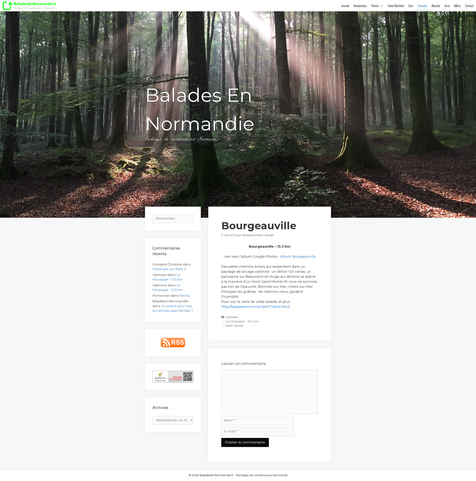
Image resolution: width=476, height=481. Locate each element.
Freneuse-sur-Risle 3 (169, 269)
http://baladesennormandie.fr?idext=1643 (255, 307)
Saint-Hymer (234, 325)
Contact (469, 6)
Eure (411, 6)
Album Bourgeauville (298, 257)
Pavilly (185, 295)
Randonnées (360, 6)
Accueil (345, 6)
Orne (447, 6)
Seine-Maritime (396, 6)
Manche (436, 6)
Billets (457, 6)
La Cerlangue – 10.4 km (241, 321)
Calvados (422, 6)
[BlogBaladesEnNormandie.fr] (30, 5)
